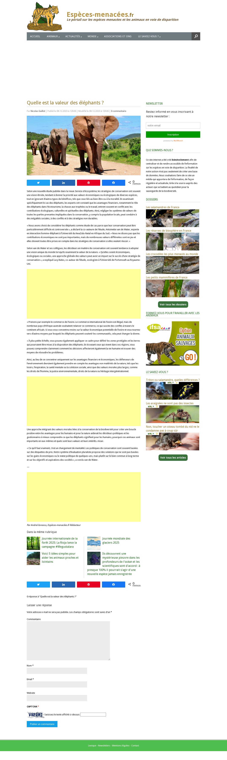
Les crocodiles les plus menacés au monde (172, 254)
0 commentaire (118, 111)
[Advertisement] (113, 67)
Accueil (35, 36)
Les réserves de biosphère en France (168, 230)
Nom (29, 665)
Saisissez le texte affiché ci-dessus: (62, 714)
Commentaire (34, 619)
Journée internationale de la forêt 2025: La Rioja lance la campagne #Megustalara (59, 542)
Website (31, 693)
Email (29, 679)
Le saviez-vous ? (148, 36)
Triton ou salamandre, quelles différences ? (173, 380)
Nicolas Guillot (38, 111)
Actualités (72, 36)
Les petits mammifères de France (166, 277)
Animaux (52, 36)
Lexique (92, 745)
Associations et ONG (117, 36)
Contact (135, 745)
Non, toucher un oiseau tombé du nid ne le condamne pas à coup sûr (172, 428)
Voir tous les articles (173, 457)
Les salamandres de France (162, 207)
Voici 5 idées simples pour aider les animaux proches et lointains (60, 557)
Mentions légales (120, 745)
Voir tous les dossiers (173, 304)
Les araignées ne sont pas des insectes (169, 403)
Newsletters (104, 745)
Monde (92, 36)
